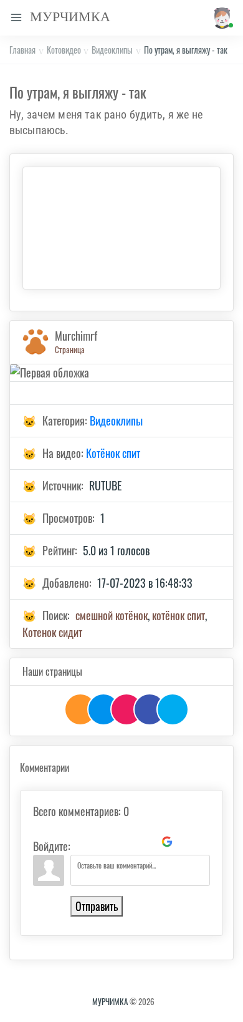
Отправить (96, 906)
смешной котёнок (111, 615)
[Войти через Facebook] (124, 841)
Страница (70, 349)
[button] (221, 18)
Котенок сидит (52, 632)
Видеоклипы (112, 49)
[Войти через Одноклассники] (188, 841)
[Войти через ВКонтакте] (103, 841)
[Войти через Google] (167, 841)
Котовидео (64, 49)
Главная (22, 49)
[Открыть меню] (16, 18)
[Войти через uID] (82, 841)
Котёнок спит (113, 453)
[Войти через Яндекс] (145, 841)
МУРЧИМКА (110, 1001)
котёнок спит (178, 615)
